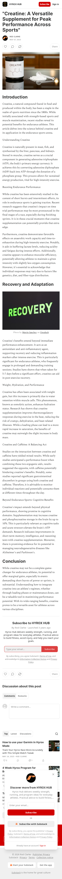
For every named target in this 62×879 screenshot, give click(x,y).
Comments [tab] (9, 696)
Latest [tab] (14, 733)
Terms (32, 857)
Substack (16, 872)
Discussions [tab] (25, 733)
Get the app (46, 865)
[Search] (57, 734)
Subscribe (44, 4)
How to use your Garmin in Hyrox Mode (23, 744)
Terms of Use (29, 834)
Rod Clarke (15, 37)
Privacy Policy (46, 837)
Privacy (23, 857)
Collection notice (45, 857)
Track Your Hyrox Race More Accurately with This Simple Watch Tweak (22, 751)
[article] (31, 751)
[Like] (5, 47)
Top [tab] (6, 733)
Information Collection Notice (22, 837)
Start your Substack (23, 865)
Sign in (55, 4)
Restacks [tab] (22, 696)
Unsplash (44, 332)
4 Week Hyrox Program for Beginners (19, 769)
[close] (53, 774)
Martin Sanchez (29, 332)
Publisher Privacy (41, 854)
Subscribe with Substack (33, 823)
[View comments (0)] (13, 47)
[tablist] (15, 696)
